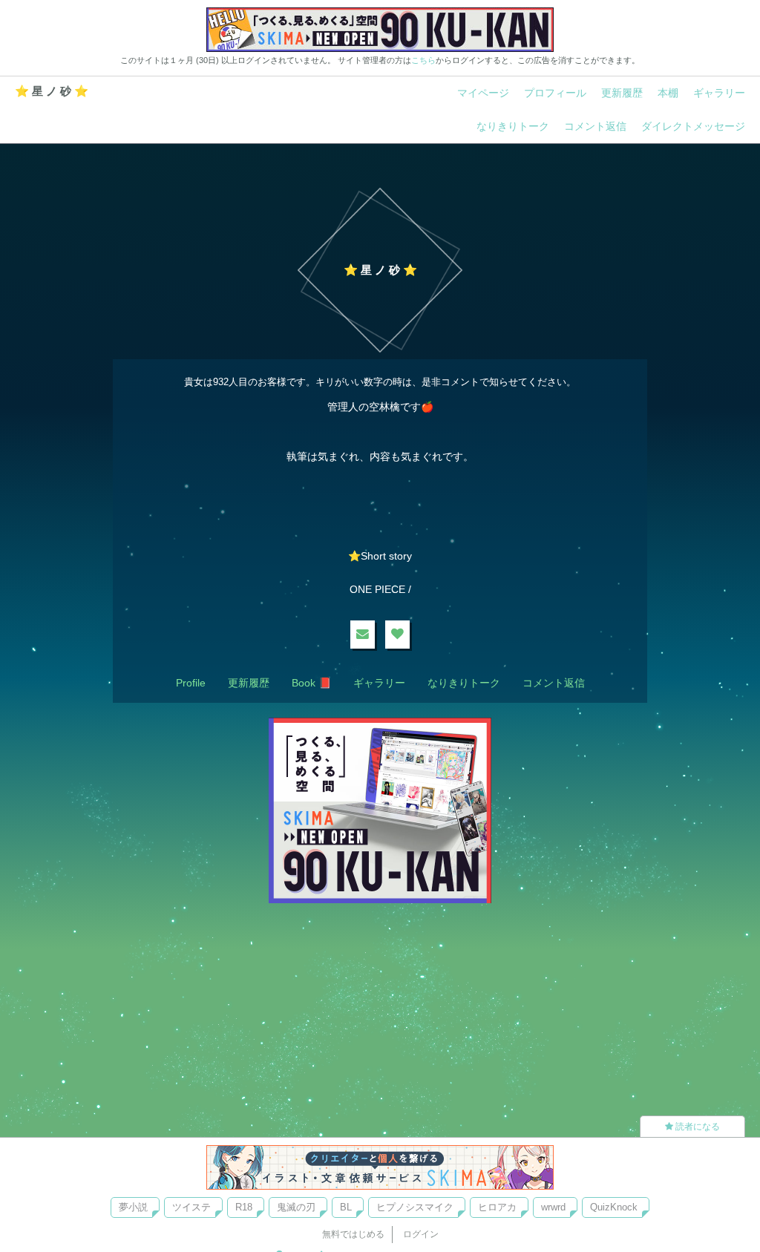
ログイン (421, 1234)
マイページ (483, 93)
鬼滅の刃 (296, 1207)
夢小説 (133, 1207)
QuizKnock (614, 1207)
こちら (423, 60)
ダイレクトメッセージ (693, 126)
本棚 (668, 93)
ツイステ (191, 1207)
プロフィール (555, 93)
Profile (191, 683)
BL (346, 1207)
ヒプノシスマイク (414, 1207)
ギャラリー (719, 93)
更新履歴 (622, 93)
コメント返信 (595, 126)
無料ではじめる (353, 1234)
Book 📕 (311, 683)
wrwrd (553, 1207)
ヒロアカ (497, 1207)
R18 (243, 1207)
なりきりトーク (512, 126)
